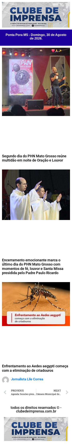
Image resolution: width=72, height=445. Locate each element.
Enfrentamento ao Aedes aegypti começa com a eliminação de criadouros (35, 368)
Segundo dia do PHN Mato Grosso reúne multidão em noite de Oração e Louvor (34, 158)
